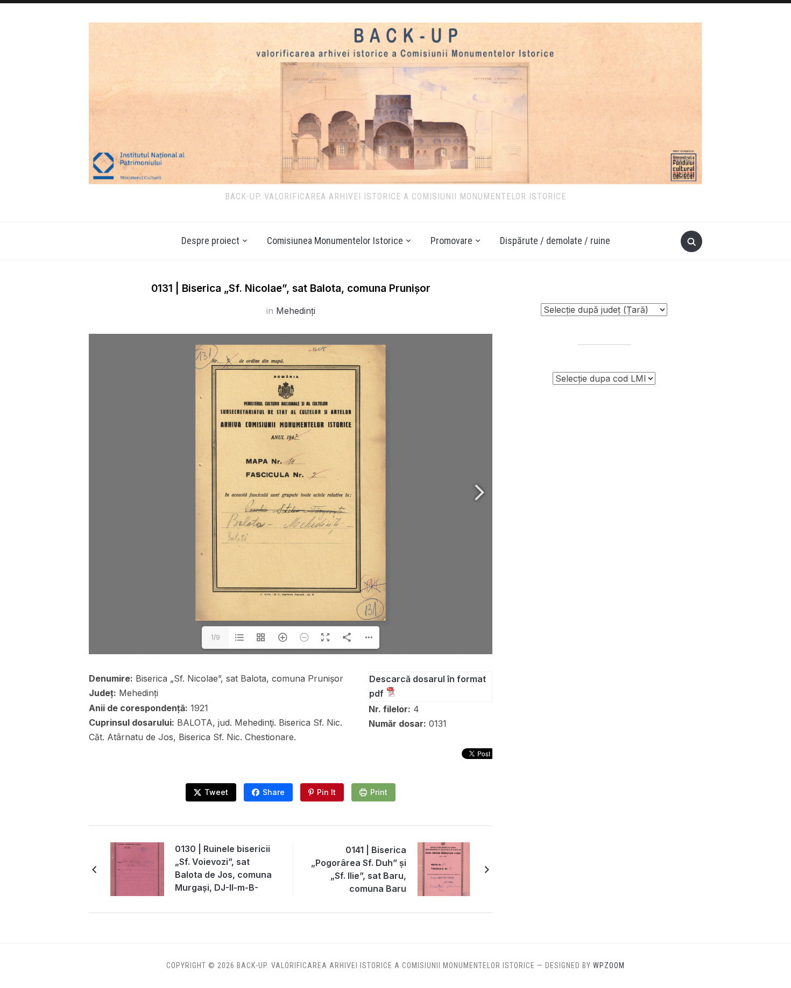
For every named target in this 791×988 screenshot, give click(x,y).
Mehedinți (295, 310)
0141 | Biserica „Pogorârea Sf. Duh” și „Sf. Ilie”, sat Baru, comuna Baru (358, 869)
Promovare (451, 240)
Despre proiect (210, 240)
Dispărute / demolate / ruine (555, 240)
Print (378, 792)
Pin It (326, 792)
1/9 (215, 637)
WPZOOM (609, 965)
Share (274, 792)
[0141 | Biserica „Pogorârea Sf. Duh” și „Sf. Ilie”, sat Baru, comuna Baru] (444, 868)
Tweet (216, 792)
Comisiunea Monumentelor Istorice (335, 240)
